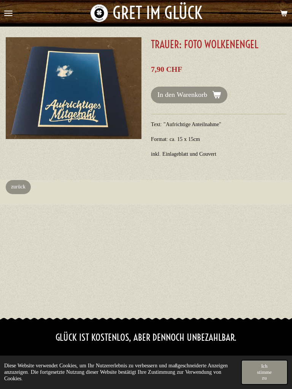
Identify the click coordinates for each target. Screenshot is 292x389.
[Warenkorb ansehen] (283, 13)
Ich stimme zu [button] (264, 372)
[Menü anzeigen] (8, 13)
